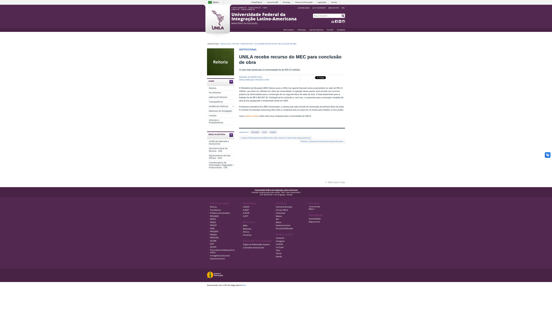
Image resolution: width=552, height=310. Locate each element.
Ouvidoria (247, 235)
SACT (212, 244)
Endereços (301, 30)
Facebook (336, 21)
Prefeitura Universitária (220, 213)
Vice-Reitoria (215, 210)
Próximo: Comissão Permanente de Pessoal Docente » (322, 141)
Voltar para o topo (336, 182)
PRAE (212, 228)
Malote (279, 216)
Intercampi (280, 213)
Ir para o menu (254, 7)
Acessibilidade (315, 219)
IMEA (245, 225)
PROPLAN (214, 238)
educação (255, 132)
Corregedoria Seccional (220, 255)
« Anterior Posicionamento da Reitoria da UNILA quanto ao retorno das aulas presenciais (275, 138)
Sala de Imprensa (316, 30)
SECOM (213, 241)
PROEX (213, 222)
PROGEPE (214, 231)
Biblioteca (247, 229)
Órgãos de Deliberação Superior (256, 244)
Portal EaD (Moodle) (284, 228)
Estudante (341, 30)
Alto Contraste (319, 8)
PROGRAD (214, 216)
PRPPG (213, 219)
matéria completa (252, 116)
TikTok (278, 253)
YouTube (332, 21)
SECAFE (213, 247)
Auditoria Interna (217, 258)
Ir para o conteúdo (238, 7)
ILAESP (246, 210)
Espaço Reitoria (247, 44)
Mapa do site (333, 8)
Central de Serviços (284, 207)
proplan (273, 132)
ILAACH (246, 207)
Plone (244, 285)
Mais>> (312, 209)
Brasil (216, 2)
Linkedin (279, 244)
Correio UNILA (282, 210)
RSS (343, 8)
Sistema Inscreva (283, 225)
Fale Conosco (288, 30)
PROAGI (213, 235)
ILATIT (245, 216)
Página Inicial (225, 44)
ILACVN (246, 213)
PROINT (213, 225)
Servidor (330, 30)
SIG (277, 219)
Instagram (343, 21)
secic (264, 132)
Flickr (340, 21)
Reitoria (236, 44)
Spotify (279, 256)
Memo (278, 222)
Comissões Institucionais (253, 247)
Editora (246, 232)
